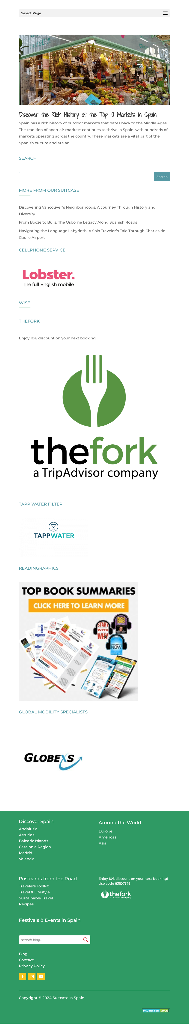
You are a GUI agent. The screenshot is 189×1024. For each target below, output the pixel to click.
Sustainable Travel (36, 898)
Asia (102, 843)
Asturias (26, 835)
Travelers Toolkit (34, 886)
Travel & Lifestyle (34, 892)
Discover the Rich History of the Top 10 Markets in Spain (88, 114)
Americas (107, 837)
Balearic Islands (33, 841)
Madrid (25, 853)
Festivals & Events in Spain (50, 920)
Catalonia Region (35, 847)
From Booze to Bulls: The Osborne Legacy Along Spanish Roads (78, 222)
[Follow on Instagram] (31, 976)
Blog (23, 954)
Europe (105, 831)
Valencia (27, 859)
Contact (26, 960)
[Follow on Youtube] (41, 976)
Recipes (26, 904)
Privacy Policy (32, 966)
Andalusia (28, 829)
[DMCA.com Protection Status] (156, 1012)
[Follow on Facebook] (22, 976)
